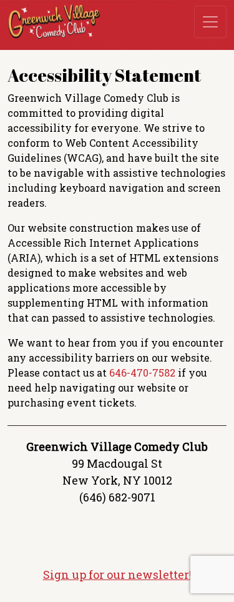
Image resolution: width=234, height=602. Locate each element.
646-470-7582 (142, 372)
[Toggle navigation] (210, 22)
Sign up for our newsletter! (117, 574)
